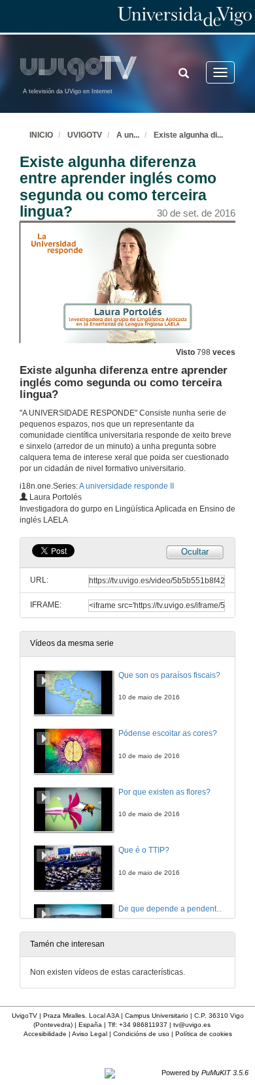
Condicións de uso (141, 1033)
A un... (127, 135)
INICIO (41, 135)
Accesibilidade (45, 1033)
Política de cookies (203, 1033)
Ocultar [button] (195, 552)
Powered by (205, 1073)
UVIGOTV (84, 135)
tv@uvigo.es (192, 1024)
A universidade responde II (126, 486)
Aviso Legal (89, 1033)
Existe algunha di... (188, 135)
